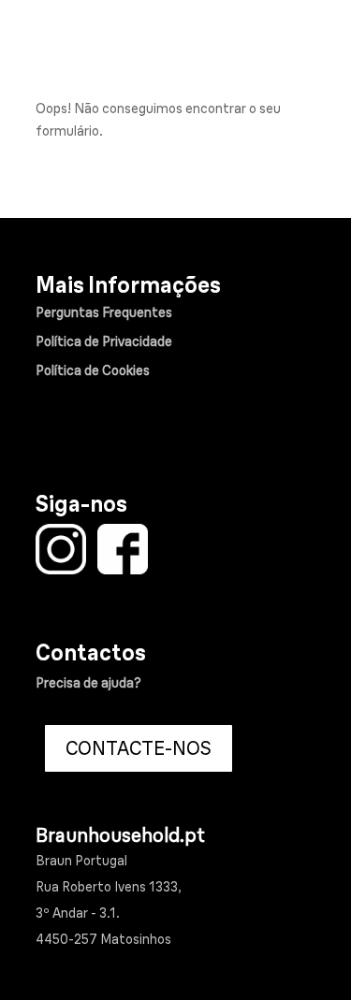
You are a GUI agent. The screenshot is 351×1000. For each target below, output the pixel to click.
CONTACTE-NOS (139, 748)
